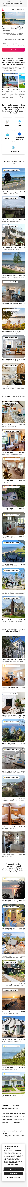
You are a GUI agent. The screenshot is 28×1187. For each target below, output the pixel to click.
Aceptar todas (13, 1169)
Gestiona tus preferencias (13, 1177)
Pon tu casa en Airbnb (18, 9)
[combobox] (13, 40)
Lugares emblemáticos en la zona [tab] (10, 1108)
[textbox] (7, 45)
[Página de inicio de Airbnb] (3, 9)
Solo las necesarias (13, 1173)
